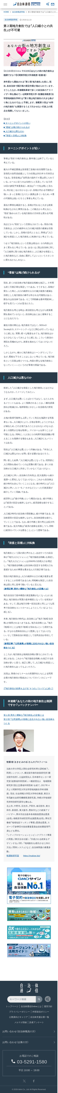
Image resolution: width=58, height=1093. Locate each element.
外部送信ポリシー (40, 1012)
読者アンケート (36, 1022)
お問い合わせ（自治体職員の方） (19, 1031)
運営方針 (48, 1006)
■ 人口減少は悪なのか (14, 131)
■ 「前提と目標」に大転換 (15, 135)
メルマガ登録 (20, 1022)
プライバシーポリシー (19, 1012)
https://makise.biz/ (31, 855)
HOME (6, 12)
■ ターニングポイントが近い (17, 123)
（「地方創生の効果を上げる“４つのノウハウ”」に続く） (28, 688)
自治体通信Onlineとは (31, 1006)
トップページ (12, 1006)
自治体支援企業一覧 (39, 1017)
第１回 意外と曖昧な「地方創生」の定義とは (24, 715)
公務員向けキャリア (18, 1017)
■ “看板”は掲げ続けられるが (17, 127)
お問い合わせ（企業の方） (15, 1042)
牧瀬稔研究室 (13, 855)
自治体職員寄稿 (18, 12)
